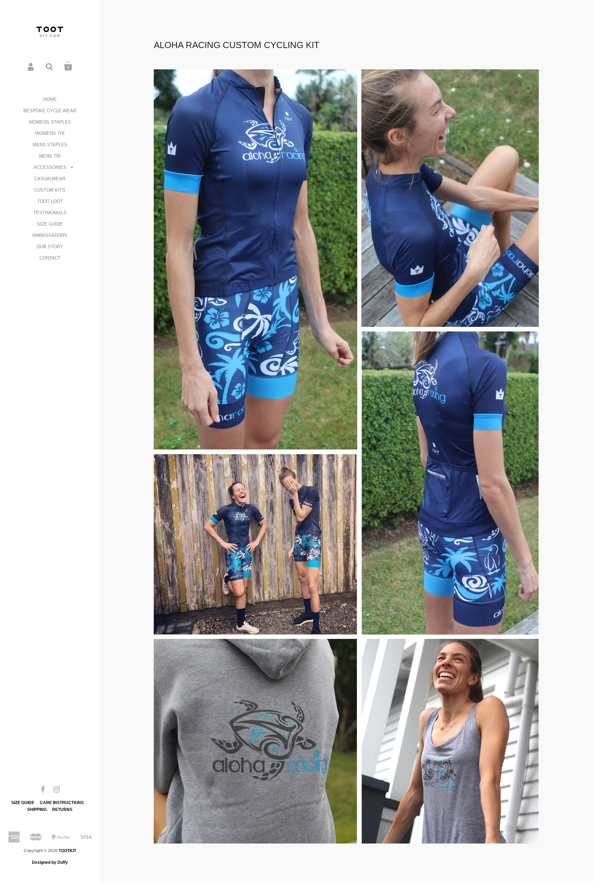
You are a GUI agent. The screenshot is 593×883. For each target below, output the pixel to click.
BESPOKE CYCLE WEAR (49, 110)
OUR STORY (50, 246)
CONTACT (49, 258)
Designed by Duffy (50, 862)
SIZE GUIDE (50, 224)
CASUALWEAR (49, 178)
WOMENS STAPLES (50, 122)
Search (50, 66)
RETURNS (62, 809)
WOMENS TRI (50, 133)
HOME (50, 99)
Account (31, 66)
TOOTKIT (67, 850)
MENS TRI (50, 156)
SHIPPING (37, 809)
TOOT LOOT (50, 201)
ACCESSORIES (50, 167)
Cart (68, 66)
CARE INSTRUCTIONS (62, 802)
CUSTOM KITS (49, 190)
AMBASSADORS (49, 235)
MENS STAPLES (50, 144)
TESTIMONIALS (50, 212)
